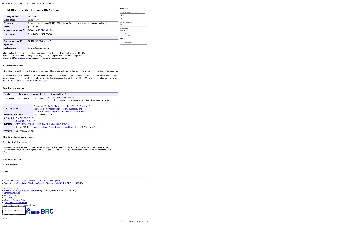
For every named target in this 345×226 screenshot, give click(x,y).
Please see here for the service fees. (62, 97)
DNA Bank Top (9, 3)
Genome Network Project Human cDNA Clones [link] (67, 111)
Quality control (35, 181)
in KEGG (127, 33)
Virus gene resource (12, 195)
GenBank (50, 30)
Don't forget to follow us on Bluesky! (21, 205)
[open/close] (28, 118)
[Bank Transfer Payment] (78, 106)
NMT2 (49, 3)
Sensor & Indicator (12, 193)
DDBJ (41, 30)
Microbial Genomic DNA (15, 200)
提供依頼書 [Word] (25, 121)
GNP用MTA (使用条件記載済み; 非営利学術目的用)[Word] (43, 124)
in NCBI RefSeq (128, 42)
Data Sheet (18, 58)
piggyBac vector (11, 188)
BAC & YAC (9, 198)
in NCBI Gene (128, 35)
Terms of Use (20, 181)
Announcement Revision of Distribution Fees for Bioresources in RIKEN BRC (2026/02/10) (43, 183)
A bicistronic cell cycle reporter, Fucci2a (21, 190)
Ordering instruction (56, 181)
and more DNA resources (16, 202)
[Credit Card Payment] (54, 106)
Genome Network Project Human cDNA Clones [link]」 (57, 127)
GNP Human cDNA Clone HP (31, 3)
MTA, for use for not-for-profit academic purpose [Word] (59, 109)
